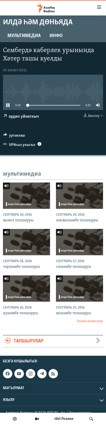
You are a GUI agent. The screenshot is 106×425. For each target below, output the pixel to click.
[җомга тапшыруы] (26, 196)
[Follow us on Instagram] (30, 373)
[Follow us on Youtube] (19, 373)
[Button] (14, 136)
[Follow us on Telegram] (42, 373)
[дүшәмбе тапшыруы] (26, 288)
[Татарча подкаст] (14, 419)
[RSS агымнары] (53, 373)
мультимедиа (24, 35)
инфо (56, 35)
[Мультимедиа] (37, 419)
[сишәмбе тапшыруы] (79, 242)
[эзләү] (91, 419)
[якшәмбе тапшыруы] (79, 288)
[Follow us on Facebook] (7, 373)
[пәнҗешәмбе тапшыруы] (79, 196)
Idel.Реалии (63, 419)
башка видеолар (90, 321)
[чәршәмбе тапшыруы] (26, 242)
